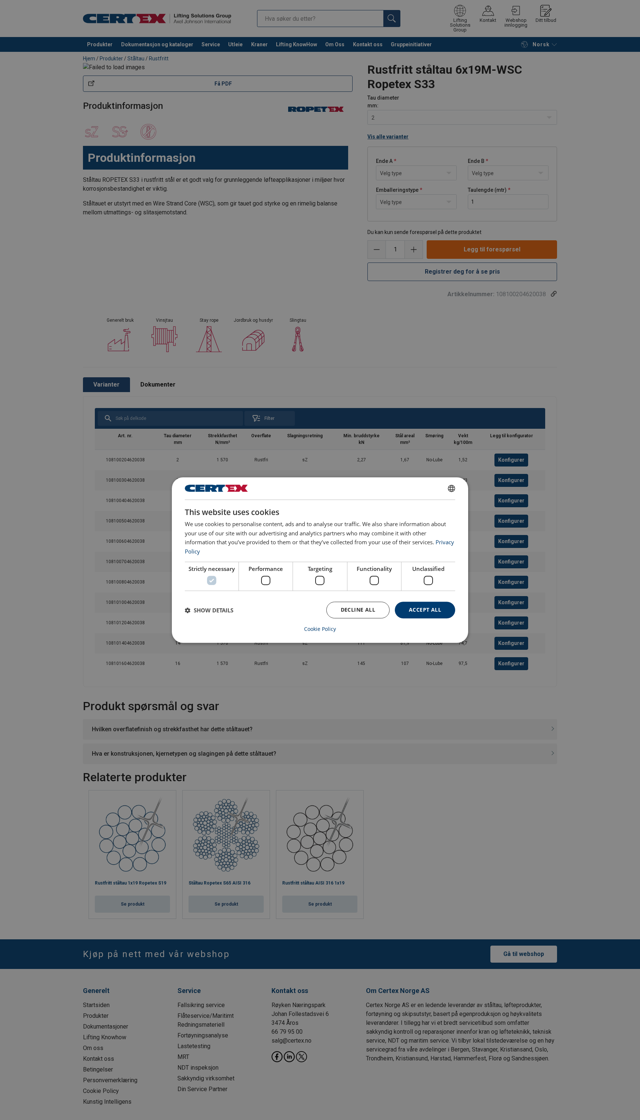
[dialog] (320, 560)
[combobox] (451, 488)
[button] (209, 610)
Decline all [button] (358, 610)
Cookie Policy (320, 629)
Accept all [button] (425, 610)
